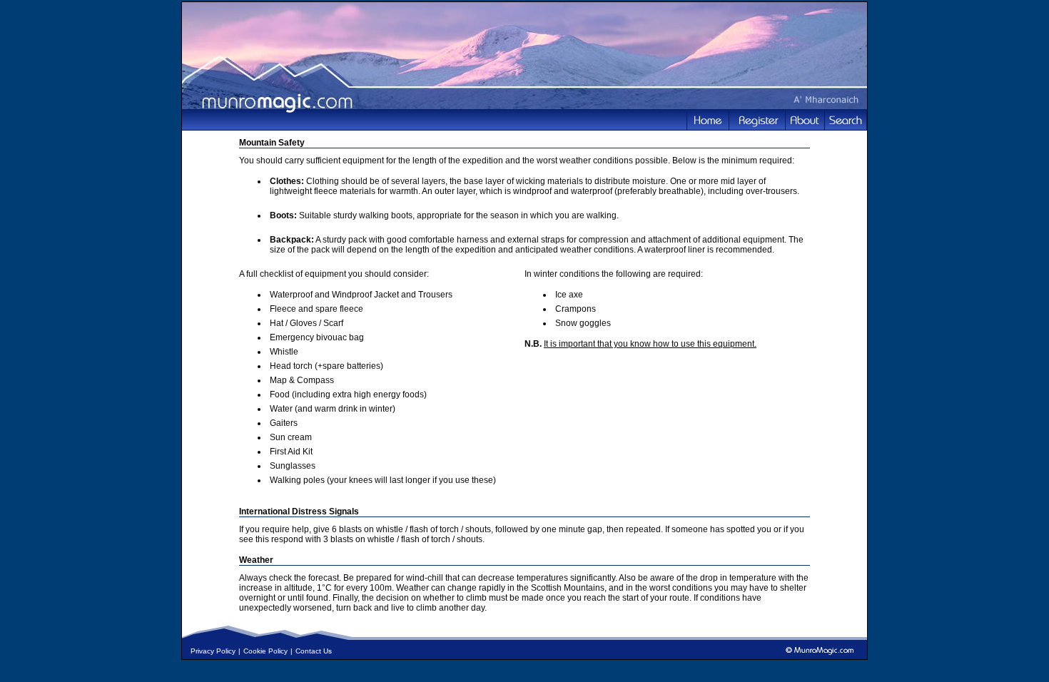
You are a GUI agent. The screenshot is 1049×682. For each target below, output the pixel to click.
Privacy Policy (213, 651)
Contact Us (313, 651)
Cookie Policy (265, 651)
